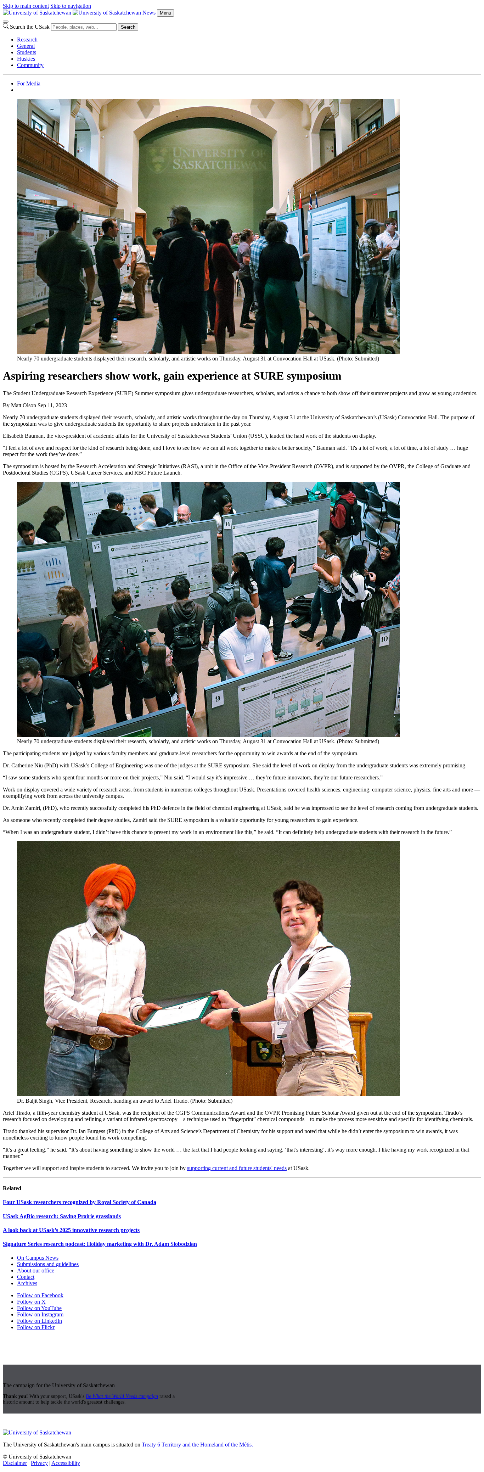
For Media (28, 83)
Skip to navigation (70, 6)
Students (26, 52)
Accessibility (65, 1463)
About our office (35, 1270)
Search (128, 27)
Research (27, 40)
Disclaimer (15, 1463)
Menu (165, 13)
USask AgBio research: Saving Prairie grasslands (62, 1216)
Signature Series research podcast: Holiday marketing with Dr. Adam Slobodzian (100, 1244)
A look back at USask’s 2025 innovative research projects (71, 1230)
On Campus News (37, 1258)
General (26, 46)
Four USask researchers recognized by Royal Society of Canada (79, 1202)
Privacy (39, 1463)
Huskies (26, 59)
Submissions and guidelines (48, 1264)
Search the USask (30, 27)
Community (30, 65)
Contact (25, 1277)
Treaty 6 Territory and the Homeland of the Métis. (197, 1445)
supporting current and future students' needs (237, 1168)
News (149, 13)
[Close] (6, 22)
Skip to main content (26, 6)
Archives (27, 1283)
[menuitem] (249, 40)
